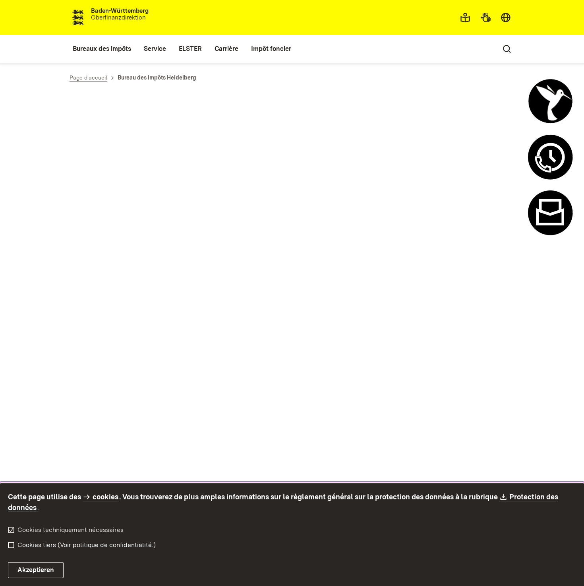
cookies (105, 497)
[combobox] (505, 17)
